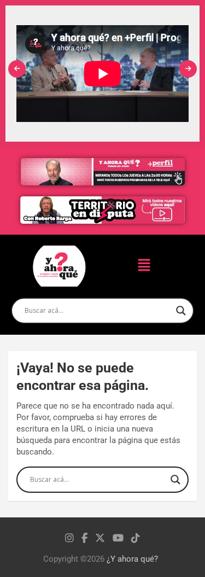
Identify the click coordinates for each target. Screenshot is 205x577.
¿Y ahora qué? (132, 559)
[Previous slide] (17, 69)
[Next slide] (188, 69)
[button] (144, 266)
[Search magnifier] (181, 310)
